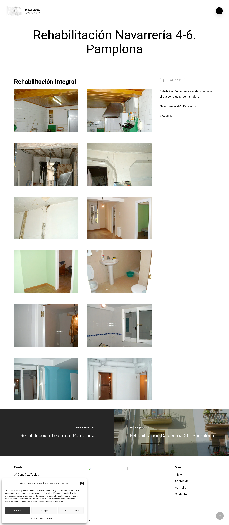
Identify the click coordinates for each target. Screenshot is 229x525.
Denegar (44, 510)
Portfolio (180, 487)
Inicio (178, 474)
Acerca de (182, 481)
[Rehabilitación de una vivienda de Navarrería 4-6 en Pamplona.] (46, 110)
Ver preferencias (71, 510)
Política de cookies (42, 518)
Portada (19, 70)
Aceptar (17, 510)
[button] (82, 483)
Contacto (181, 494)
